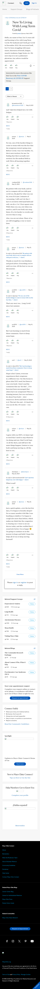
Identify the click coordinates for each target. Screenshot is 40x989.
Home (4, 9)
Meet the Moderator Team (9, 857)
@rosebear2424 (27, 182)
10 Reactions (9, 417)
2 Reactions (9, 170)
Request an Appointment (20, 929)
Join (26, 3)
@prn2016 (23, 290)
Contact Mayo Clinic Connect (10, 877)
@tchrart (21, 428)
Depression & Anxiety (12, 604)
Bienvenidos (20, 826)
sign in (15, 582)
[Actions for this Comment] (32, 117)
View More (20, 574)
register (23, 582)
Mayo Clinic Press (7, 899)
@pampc (21, 136)
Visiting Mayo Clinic (11, 636)
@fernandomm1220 (17, 105)
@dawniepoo (25, 472)
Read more (20, 764)
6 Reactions (9, 233)
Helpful (11, 67)
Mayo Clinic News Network (10, 917)
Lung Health (9, 612)
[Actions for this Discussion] (33, 65)
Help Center (5, 873)
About (4, 850)
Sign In (34, 3)
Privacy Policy (16, 974)
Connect (10, 3)
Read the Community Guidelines (17, 724)
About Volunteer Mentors (9, 861)
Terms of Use (6, 974)
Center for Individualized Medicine (12, 895)
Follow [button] (32, 604)
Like (6, 67)
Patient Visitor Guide (8, 903)
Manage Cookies (25, 974)
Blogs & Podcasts (32, 9)
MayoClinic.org (6, 962)
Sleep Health (9, 628)
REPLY (8, 126)
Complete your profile (20, 795)
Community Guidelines (8, 865)
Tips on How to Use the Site (20, 778)
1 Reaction (9, 122)
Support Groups (16, 9)
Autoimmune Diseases (13, 620)
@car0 (19, 360)
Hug (16, 67)
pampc (22, 33)
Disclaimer (5, 869)
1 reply (8, 128)
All (34, 599)
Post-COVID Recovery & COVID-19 (15, 17)
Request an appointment (20, 698)
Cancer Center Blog (7, 891)
